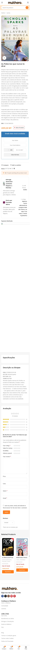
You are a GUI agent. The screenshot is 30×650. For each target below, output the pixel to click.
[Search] (27, 7)
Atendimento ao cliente (7, 618)
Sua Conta (4, 615)
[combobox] (9, 150)
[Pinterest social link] (14, 596)
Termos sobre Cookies (7, 638)
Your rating (6, 445)
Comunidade (4, 606)
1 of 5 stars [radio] (14, 445)
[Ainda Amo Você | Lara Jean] (22, 547)
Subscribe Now (15, 154)
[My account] (28, 2)
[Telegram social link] (14, 168)
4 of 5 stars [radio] (18, 445)
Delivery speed (7, 453)
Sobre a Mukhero (6, 603)
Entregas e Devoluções (7, 621)
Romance (22, 559)
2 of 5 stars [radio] (15, 445)
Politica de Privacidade (7, 641)
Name (5, 491)
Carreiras (3, 608)
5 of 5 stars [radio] (19, 445)
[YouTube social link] (11, 596)
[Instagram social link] (8, 596)
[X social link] (8, 168)
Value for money (7, 448)
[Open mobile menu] (2, 2)
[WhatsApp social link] (12, 168)
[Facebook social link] (6, 168)
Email (5, 498)
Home (3, 13)
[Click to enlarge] (4, 58)
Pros (4, 476)
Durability (5, 450)
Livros (8, 13)
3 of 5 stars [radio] (17, 445)
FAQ (2, 627)
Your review (7, 456)
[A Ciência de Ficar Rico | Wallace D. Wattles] (8, 547)
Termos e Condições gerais (8, 635)
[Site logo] (15, 2)
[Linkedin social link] (10, 168)
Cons (4, 483)
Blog (2, 632)
